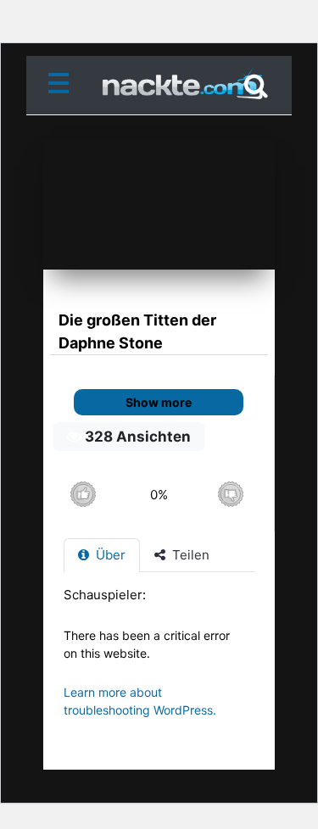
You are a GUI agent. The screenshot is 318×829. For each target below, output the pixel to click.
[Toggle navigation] (61, 85)
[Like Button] (83, 495)
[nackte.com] (159, 86)
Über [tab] (109, 555)
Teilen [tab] (189, 555)
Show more (159, 402)
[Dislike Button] (230, 495)
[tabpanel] (159, 660)
